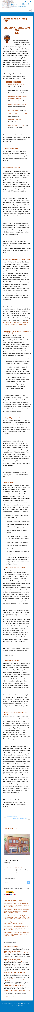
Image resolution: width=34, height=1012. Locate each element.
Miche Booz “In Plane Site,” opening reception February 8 (14, 973)
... (29, 949)
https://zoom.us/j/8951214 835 (15, 868)
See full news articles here (11, 997)
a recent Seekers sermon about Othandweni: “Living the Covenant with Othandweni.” (15, 322)
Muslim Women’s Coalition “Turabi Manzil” (15, 713)
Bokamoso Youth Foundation (16, 84)
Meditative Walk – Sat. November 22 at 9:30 (17, 990)
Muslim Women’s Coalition (16, 125)
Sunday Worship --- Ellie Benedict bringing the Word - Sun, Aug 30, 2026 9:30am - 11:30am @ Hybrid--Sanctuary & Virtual (16, 905)
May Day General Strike (11, 946)
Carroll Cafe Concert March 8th (20, 818)
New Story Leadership (15, 119)
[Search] (28, 882)
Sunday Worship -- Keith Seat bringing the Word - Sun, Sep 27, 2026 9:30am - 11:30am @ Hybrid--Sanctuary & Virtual (17, 934)
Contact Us (12, 1007)
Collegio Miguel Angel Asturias (17, 104)
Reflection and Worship (13, 900)
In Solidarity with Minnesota (12, 966)
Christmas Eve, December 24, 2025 (14, 985)
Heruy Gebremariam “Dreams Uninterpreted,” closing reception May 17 (16, 952)
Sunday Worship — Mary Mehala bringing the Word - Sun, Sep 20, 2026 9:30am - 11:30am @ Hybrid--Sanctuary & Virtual (16, 928)
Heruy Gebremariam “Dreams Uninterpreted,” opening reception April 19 (16, 960)
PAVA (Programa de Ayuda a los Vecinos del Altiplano (17, 332)
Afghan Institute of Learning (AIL (17, 114)
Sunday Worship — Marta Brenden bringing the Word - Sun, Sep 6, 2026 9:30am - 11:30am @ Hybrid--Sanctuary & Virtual (16, 911)
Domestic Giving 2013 (12, 816)
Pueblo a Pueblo (13, 110)
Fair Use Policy (21, 1007)
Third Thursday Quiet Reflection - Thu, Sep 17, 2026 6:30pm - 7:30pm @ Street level (16, 922)
